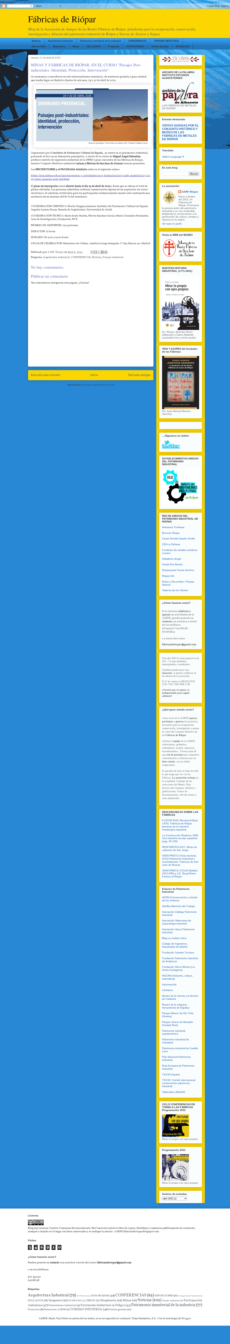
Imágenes (55, 1300)
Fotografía (183, 1295)
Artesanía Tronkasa (173, 527)
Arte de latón (39, 46)
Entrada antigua (139, 375)
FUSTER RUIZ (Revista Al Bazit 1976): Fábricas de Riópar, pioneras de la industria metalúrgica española (180, 825)
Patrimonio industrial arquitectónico (173, 1032)
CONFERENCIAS (137, 41)
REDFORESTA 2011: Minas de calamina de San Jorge (179, 848)
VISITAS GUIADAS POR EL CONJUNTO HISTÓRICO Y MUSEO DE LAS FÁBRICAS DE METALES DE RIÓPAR (180, 132)
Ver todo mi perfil (171, 223)
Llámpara (167, 990)
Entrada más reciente (45, 375)
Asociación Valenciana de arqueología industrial (176, 922)
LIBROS (90, 1300)
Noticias (36, 41)
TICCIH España (171, 1074)
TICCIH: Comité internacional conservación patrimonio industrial (178, 1083)
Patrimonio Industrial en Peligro (103, 1305)
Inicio (94, 375)
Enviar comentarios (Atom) (98, 385)
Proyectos (113, 46)
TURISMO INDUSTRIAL (166, 41)
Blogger (186, 1318)
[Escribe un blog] (95, 252)
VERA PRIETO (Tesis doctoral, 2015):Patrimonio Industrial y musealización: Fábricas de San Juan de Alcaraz (180, 860)
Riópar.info (168, 575)
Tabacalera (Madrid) (173, 1091)
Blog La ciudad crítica (174, 938)
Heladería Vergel (171, 558)
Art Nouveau (82, 1295)
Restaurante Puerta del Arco (178, 570)
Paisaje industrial (113, 257)
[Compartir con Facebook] (102, 252)
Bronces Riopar (171, 532)
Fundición (195, 1295)
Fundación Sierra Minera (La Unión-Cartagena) (178, 968)
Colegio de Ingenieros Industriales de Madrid (174, 945)
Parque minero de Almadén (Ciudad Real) (177, 1024)
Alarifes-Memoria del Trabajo (178, 906)
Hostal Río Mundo (172, 564)
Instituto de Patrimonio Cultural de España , (78, 153)
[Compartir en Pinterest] (106, 252)
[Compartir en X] (99, 252)
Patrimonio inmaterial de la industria (100, 41)
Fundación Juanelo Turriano (178, 952)
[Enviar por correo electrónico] (92, 252)
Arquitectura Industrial (60, 41)
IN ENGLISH (182, 46)
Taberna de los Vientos (175, 590)
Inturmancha (169, 984)
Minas (76, 46)
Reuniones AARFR (55, 1309)
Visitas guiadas (160, 46)
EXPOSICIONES (135, 46)
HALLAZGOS (93, 46)
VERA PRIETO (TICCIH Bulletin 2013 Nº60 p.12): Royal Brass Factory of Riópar (180, 873)
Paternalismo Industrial (62, 1305)
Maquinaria (59, 46)
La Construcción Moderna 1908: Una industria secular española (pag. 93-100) (180, 838)
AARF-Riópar (190, 191)
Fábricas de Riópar (62, 19)
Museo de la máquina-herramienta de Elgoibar (176, 1006)
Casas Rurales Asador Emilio (178, 538)
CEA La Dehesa (171, 544)
